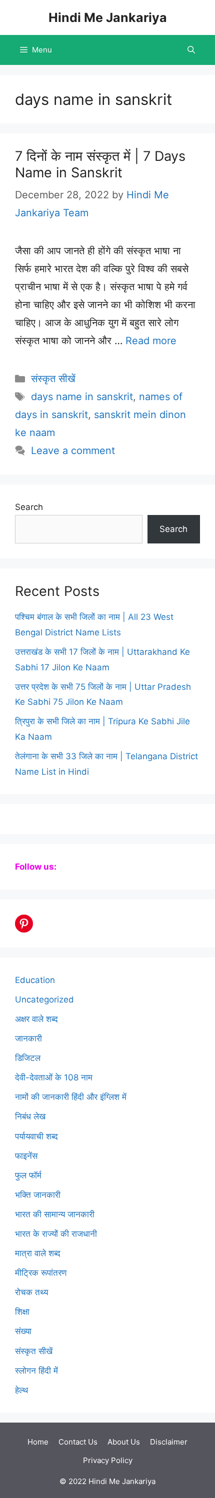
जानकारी (28, 1038)
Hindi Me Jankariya (107, 17)
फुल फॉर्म (28, 1175)
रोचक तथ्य (31, 1292)
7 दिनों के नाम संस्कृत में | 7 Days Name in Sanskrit (100, 164)
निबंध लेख (30, 1116)
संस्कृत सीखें (53, 379)
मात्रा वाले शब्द (37, 1253)
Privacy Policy (107, 1460)
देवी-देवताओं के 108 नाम (53, 1077)
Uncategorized (44, 999)
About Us (124, 1442)
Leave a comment (73, 451)
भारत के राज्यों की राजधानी (56, 1234)
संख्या (23, 1331)
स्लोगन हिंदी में (36, 1371)
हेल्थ (21, 1390)
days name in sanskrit (82, 397)
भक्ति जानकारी (37, 1195)
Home (38, 1442)
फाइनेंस (26, 1156)
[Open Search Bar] (191, 50)
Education (35, 980)
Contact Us (78, 1442)
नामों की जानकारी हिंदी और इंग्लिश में (70, 1097)
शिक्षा (22, 1312)
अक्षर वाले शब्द (36, 1019)
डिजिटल (27, 1058)
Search (29, 507)
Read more (151, 341)
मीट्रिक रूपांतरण (40, 1273)
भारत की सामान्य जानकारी (54, 1214)
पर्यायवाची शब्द (36, 1136)
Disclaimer (169, 1442)
